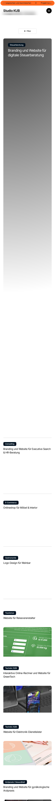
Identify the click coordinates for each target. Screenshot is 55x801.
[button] (49, 10)
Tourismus (9, 613)
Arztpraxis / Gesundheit (15, 782)
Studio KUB (11, 10)
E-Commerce (11, 502)
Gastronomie (10, 558)
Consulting (9, 444)
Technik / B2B (11, 668)
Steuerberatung (16, 45)
